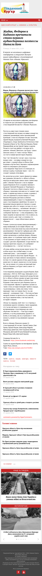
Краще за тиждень (21, 470)
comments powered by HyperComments (17, 417)
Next (38, 539)
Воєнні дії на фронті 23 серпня (14, 396)
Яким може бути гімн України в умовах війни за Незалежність (21, 498)
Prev (3, 539)
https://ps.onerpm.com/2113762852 (20, 348)
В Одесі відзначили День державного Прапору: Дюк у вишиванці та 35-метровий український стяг (19, 373)
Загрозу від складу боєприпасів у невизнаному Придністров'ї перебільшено (20, 410)
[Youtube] (23, 572)
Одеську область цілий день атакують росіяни (21, 402)
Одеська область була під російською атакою (20, 448)
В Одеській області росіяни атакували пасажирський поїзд (17, 389)
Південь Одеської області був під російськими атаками (20, 436)
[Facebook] (18, 572)
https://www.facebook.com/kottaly (23, 340)
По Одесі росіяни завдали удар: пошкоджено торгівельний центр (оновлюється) (20, 442)
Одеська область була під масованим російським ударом (17, 429)
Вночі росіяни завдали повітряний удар (18, 382)
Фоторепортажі (21, 506)
